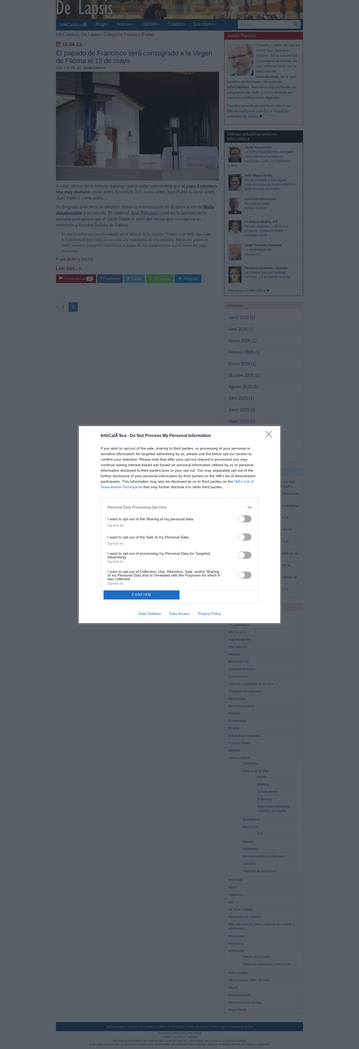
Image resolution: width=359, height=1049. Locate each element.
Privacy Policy (209, 613)
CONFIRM (141, 595)
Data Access (179, 613)
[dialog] (179, 525)
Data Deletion (150, 613)
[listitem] (179, 507)
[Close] (270, 436)
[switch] (245, 518)
